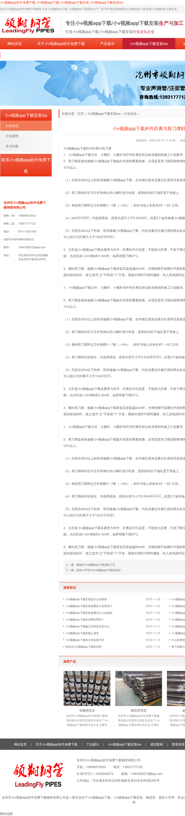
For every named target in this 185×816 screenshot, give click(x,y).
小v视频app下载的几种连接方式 (85, 640)
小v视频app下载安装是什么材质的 (86, 599)
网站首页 (14, 43)
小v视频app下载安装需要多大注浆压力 (89, 606)
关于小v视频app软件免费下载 (61, 43)
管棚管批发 (87, 710)
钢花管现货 (139, 710)
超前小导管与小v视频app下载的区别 (98, 570)
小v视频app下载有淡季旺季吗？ (85, 619)
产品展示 (107, 43)
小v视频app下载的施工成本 (82, 633)
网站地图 (6, 813)
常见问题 (12, 146)
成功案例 (156, 744)
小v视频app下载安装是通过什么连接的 (89, 612)
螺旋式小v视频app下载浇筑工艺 (95, 564)
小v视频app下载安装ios (149, 43)
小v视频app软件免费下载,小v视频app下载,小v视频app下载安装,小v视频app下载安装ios (61, 2)
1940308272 (104, 773)
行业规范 (12, 136)
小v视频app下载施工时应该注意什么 (88, 626)
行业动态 (130, 113)
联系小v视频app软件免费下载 (32, 54)
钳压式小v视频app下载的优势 (84, 646)
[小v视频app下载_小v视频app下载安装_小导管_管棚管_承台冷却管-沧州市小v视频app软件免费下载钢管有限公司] (28, 25)
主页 (80, 113)
